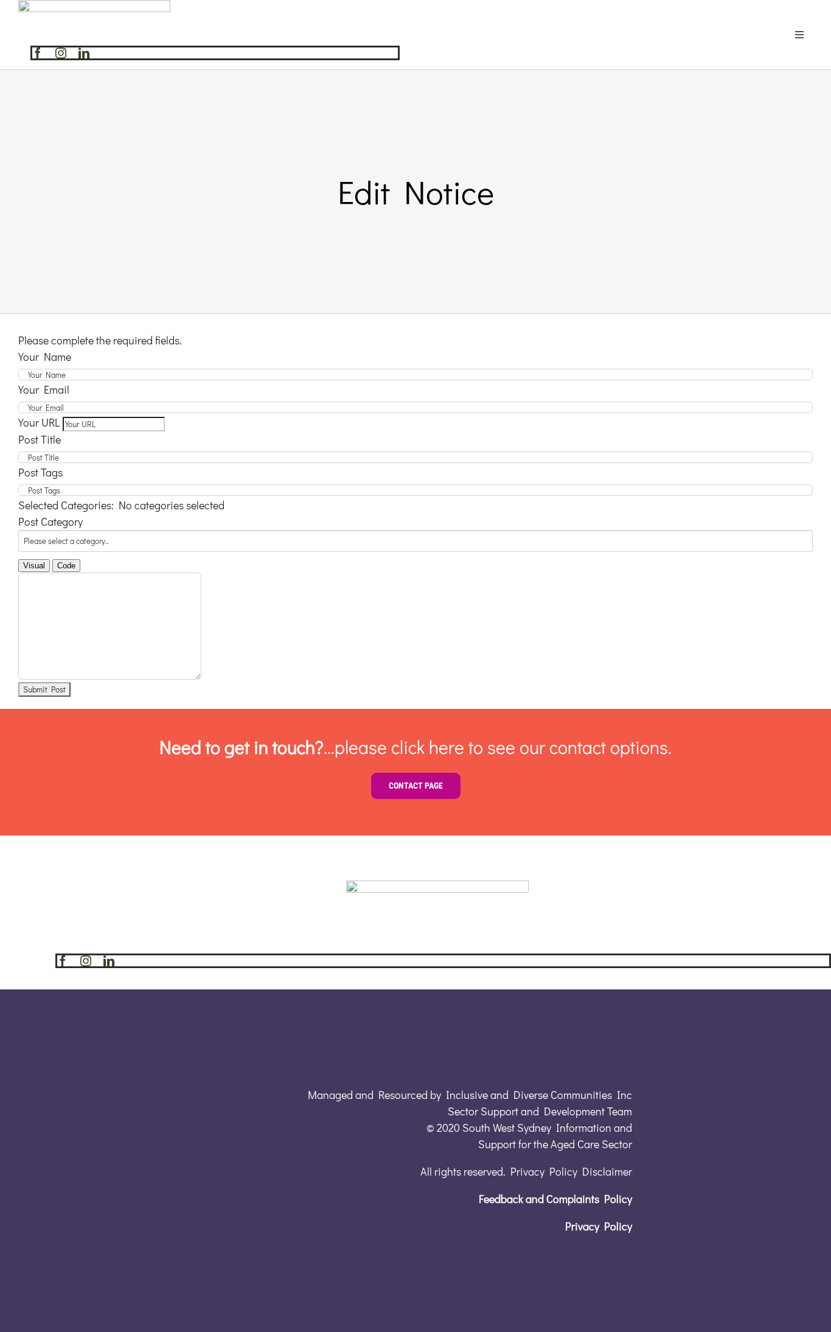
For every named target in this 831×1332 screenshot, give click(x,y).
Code (66, 565)
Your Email (43, 389)
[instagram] (60, 52)
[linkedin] (83, 52)
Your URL (39, 422)
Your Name (44, 356)
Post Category (50, 521)
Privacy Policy (598, 1226)
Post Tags (40, 472)
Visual (34, 565)
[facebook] (37, 52)
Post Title (39, 439)
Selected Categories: (66, 505)
